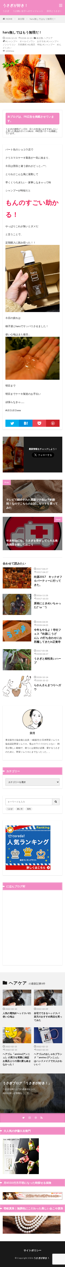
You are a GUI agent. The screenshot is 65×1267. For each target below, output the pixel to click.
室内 (29, 809)
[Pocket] (39, 423)
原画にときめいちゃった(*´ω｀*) (47, 605)
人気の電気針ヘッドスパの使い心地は (17, 1015)
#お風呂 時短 (34, 44)
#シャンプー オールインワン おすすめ (25, 41)
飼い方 (20, 809)
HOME (9, 19)
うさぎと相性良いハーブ (47, 660)
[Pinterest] (53, 423)
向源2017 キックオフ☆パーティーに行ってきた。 (48, 580)
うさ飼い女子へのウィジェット (28, 11)
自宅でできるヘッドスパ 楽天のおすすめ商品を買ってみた (48, 1017)
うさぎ (6, 11)
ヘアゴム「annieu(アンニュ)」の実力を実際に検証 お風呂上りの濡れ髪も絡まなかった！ (17, 1059)
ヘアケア (48, 38)
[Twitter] (12, 423)
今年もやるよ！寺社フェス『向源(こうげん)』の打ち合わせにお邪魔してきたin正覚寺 (48, 635)
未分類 (21, 19)
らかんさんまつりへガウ (47, 687)
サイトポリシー (32, 1250)
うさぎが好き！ (15, 5)
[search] (56, 801)
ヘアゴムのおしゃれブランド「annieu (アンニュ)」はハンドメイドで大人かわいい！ (48, 1059)
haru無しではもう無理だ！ (43, 19)
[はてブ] (25, 423)
